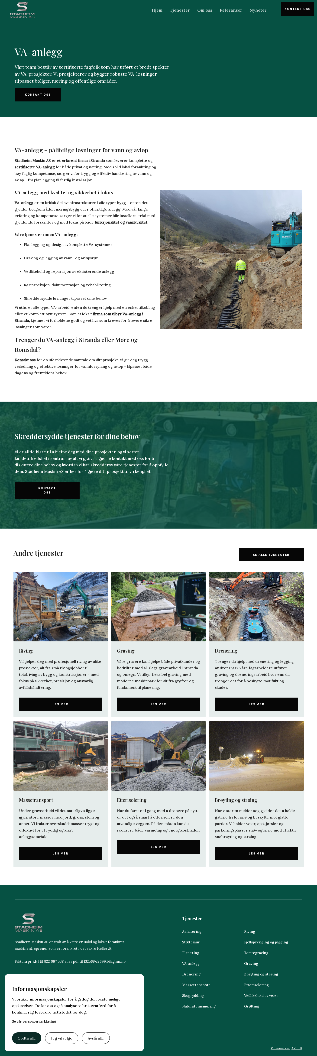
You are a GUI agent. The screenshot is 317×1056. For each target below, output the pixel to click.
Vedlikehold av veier (261, 995)
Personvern (280, 1048)
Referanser (231, 10)
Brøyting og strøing (261, 974)
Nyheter (258, 10)
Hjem (157, 10)
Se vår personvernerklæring (34, 1021)
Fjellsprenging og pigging (266, 942)
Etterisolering (256, 985)
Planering (190, 953)
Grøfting (251, 1006)
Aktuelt (296, 1048)
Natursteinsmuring (199, 1006)
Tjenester (180, 10)
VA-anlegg (191, 963)
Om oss (204, 10)
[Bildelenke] (60, 606)
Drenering (191, 974)
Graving (251, 963)
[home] (22, 10)
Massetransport (196, 985)
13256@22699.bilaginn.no (105, 961)
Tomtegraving (256, 953)
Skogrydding (193, 995)
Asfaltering (191, 931)
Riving (249, 931)
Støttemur (191, 942)
